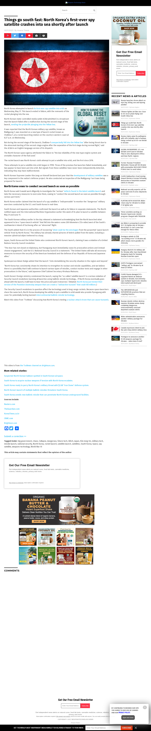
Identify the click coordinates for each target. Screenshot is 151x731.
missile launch (10, 444)
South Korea (86, 444)
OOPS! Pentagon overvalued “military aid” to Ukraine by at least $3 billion (132, 265)
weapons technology (21, 447)
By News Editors (134, 232)
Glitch (70, 441)
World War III (36, 447)
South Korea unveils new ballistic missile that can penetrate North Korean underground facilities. (46, 395)
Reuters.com (9, 404)
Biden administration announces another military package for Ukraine (133, 319)
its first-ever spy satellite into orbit (49, 108)
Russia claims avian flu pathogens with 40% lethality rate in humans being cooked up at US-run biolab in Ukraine (134, 139)
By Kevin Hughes (134, 107)
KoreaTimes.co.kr (11, 414)
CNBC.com (8, 418)
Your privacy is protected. (16, 482)
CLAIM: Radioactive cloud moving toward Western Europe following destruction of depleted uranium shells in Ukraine (134, 179)
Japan (76, 441)
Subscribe (126, 728)
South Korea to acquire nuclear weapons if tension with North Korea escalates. (38, 380)
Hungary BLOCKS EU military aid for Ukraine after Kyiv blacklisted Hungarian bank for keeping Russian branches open (133, 253)
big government (25, 441)
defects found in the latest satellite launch (82, 191)
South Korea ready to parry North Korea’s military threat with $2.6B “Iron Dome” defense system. (46, 385)
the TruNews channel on (31, 365)
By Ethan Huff (133, 145)
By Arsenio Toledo (134, 118)
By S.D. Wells (133, 296)
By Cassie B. (133, 219)
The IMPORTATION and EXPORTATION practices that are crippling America (133, 292)
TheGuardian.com (12, 409)
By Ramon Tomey (134, 207)
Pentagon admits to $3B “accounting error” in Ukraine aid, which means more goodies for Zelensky (133, 240)
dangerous (52, 441)
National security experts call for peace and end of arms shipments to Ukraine (134, 192)
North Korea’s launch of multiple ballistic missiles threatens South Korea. (36, 390)
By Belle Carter (134, 185)
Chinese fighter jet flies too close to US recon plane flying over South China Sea (133, 114)
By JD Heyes (132, 285)
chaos (35, 441)
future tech (62, 441)
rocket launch (51, 444)
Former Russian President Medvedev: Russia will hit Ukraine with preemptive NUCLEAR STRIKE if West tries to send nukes (134, 166)
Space (95, 444)
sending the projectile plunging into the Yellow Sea (33, 124)
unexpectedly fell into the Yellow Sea (67, 142)
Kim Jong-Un (85, 441)
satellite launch (64, 444)
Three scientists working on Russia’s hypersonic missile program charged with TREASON (133, 214)
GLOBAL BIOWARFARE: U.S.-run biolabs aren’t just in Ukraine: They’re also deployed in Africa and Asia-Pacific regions (132, 153)
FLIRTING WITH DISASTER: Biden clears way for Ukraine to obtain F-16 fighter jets (133, 203)
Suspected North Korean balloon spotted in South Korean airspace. (33, 376)
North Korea (38, 444)
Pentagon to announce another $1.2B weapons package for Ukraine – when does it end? (132, 339)
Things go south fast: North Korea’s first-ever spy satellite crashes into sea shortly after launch (132, 126)
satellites (76, 444)
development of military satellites (88, 175)
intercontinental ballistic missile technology (55, 295)
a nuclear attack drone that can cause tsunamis (88, 300)
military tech (97, 441)
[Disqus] (56, 603)
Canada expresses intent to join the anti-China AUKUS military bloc (134, 329)
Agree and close (128, 717)
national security (24, 444)
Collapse (42, 441)
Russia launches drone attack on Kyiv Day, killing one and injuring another (133, 102)
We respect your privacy (63, 716)
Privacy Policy (75, 723)
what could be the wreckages (65, 230)
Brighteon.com (48, 365)
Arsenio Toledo (23, 30)
